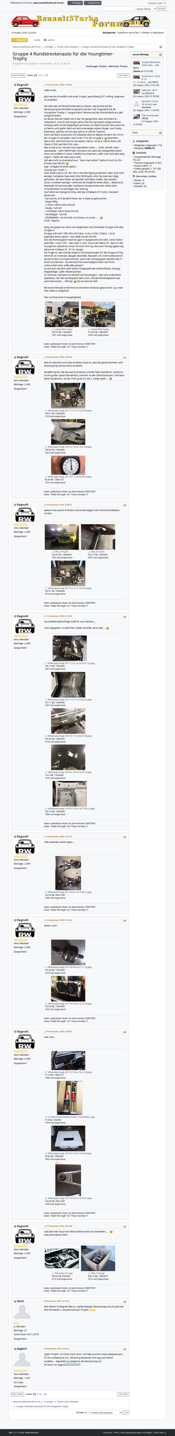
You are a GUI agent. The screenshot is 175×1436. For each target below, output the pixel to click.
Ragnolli (22, 85)
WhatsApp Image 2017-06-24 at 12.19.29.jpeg (70, 1003)
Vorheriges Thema (96, 66)
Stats (135, 132)
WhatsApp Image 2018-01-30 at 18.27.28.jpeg (70, 446)
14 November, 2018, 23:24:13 (56, 1348)
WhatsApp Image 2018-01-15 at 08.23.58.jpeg (70, 735)
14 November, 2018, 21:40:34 (59, 84)
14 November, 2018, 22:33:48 (59, 1226)
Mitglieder (142, 141)
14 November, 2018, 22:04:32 (59, 357)
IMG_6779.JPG (98, 551)
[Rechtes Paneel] (160, 47)
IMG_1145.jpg (97, 1273)
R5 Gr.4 (150, 93)
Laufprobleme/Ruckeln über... (151, 64)
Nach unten (18, 75)
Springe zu (81, 1412)
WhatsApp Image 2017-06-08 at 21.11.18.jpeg (70, 967)
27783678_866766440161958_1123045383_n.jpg (71, 1117)
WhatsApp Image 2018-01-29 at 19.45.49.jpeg (70, 1153)
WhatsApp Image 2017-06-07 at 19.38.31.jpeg (70, 892)
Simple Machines (32, 1433)
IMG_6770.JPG (61, 551)
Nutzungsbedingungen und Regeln (136, 1432)
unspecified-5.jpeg (100, 329)
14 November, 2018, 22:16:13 (59, 836)
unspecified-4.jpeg (63, 329)
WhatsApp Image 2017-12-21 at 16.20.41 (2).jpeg (71, 663)
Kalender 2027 (149, 90)
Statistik (141, 152)
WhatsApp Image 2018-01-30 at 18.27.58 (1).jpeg (71, 808)
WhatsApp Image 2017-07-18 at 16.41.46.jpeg (70, 1072)
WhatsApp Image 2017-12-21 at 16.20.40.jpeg (70, 410)
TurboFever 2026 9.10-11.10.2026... (146, 79)
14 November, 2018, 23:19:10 (56, 1301)
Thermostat (148, 115)
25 (46, 75)
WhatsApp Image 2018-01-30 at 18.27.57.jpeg (70, 772)
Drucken (123, 75)
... (44, 75)
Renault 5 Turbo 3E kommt (150, 103)
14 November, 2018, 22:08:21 (59, 504)
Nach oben (17, 1394)
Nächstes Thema (117, 66)
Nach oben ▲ (160, 1432)
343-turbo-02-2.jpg (63, 1273)
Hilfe (116, 1432)
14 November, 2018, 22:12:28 (59, 616)
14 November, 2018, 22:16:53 (59, 920)
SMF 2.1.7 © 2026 (16, 1433)
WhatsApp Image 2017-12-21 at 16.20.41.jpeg (70, 699)
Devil (20, 1301)
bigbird (22, 1349)
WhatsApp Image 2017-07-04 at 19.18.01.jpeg (70, 1198)
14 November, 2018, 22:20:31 (59, 1031)
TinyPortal (107, 1432)
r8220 (145, 118)
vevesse (146, 107)
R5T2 (136, 68)
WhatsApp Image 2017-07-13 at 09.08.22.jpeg (70, 476)
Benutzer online (146, 176)
